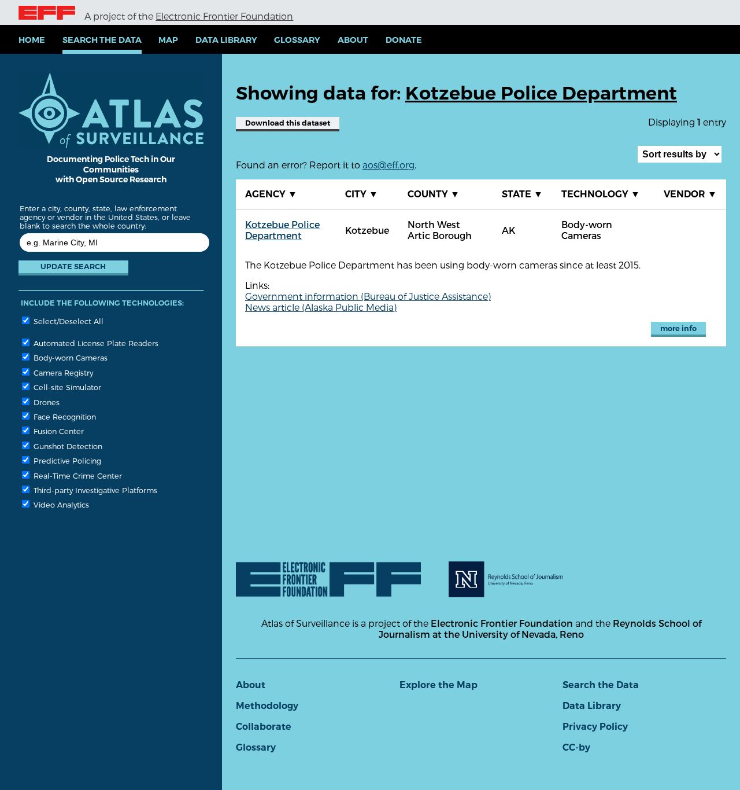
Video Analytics (60, 504)
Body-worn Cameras (69, 357)
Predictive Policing (66, 460)
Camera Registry (62, 372)
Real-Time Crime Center (76, 475)
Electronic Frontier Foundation (224, 15)
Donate (404, 40)
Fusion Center (57, 431)
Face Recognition (63, 416)
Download (287, 123)
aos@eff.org (388, 164)
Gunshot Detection (66, 446)
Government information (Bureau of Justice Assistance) (368, 296)
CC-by (576, 747)
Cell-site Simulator (66, 387)
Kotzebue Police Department (282, 230)
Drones (45, 402)
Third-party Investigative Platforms (94, 490)
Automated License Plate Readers (94, 343)
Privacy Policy (595, 726)
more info (678, 328)
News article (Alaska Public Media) (321, 307)
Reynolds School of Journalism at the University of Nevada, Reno (540, 629)
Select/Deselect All (67, 321)
